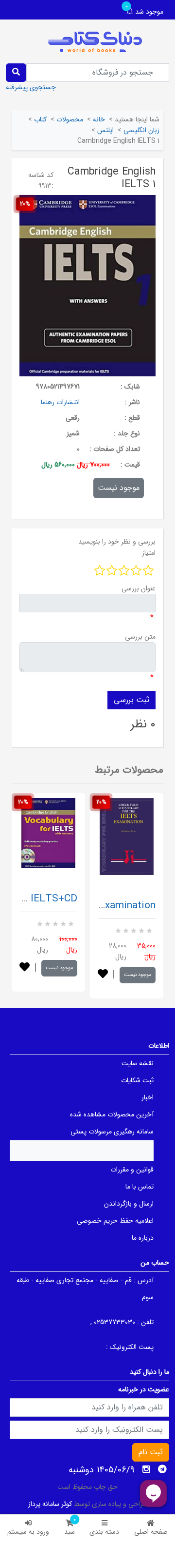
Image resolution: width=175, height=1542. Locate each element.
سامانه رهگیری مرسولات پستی (112, 1131)
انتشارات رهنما (60, 402)
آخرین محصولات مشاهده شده (112, 1114)
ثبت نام (151, 1452)
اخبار (147, 1097)
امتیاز (149, 552)
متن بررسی (140, 636)
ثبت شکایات (137, 1080)
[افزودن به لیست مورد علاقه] (24, 968)
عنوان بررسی (139, 588)
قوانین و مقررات (132, 1169)
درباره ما (143, 1237)
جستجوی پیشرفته (31, 87)
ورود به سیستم (28, 1531)
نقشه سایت (138, 1063)
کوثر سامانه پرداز (50, 1504)
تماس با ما (139, 1186)
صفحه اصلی (151, 1531)
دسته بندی (104, 1531)
